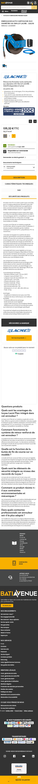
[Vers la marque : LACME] (15, 78)
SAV (19, 190)
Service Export (5, 654)
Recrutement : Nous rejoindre (10, 619)
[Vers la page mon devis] (28, 2)
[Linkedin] (33, 757)
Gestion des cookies (7, 689)
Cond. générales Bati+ (7, 679)
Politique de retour (6, 692)
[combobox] (19, 7)
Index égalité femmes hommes (10, 662)
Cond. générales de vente (9, 673)
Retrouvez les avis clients (8, 705)
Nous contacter (5, 630)
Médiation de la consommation (10, 694)
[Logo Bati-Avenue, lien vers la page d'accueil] (6, 3)
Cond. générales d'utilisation (10, 681)
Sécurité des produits (19, 196)
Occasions (14, 10)
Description (19, 177)
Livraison (3, 646)
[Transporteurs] (19, 743)
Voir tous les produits (17, 338)
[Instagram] (5, 757)
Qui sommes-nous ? (7, 614)
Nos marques (5, 627)
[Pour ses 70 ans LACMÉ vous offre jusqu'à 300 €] (19, 115)
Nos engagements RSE (7, 617)
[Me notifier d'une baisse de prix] (35, 121)
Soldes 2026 (9, 711)
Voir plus (6, 106)
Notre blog (4, 660)
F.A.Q (2, 644)
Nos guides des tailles (7, 665)
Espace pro (4, 635)
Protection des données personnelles (12, 686)
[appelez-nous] (14, 565)
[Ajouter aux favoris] (30, 121)
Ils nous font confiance (8, 708)
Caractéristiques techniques (19, 184)
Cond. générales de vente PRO (10, 676)
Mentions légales (6, 684)
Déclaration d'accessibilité (9, 697)
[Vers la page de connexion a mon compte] (35, 2)
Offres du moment (24, 11)
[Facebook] (14, 757)
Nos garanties (5, 625)
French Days (18, 711)
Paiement (4, 652)
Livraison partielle (6, 657)
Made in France (5, 633)
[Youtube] (24, 756)
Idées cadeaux (28, 711)
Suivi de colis (5, 649)
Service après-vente (7, 622)
